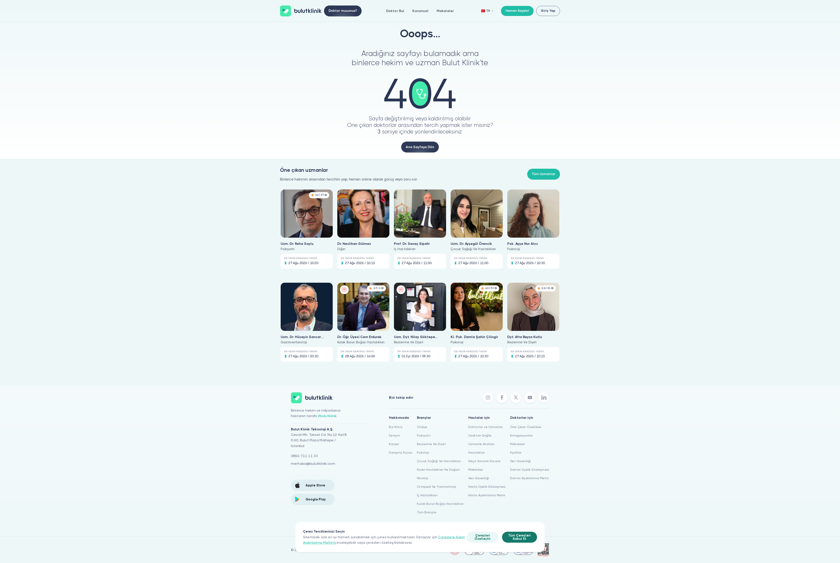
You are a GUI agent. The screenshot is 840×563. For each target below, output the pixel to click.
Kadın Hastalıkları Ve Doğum (438, 469)
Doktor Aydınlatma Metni (529, 478)
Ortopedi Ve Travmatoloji (436, 486)
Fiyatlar (516, 452)
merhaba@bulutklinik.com (313, 463)
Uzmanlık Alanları (481, 444)
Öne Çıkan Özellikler (526, 427)
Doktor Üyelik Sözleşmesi (529, 469)
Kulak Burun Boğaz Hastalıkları (440, 503)
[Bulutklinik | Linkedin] (544, 397)
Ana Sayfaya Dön (420, 147)
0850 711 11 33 (304, 456)
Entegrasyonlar (521, 435)
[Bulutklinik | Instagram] (488, 397)
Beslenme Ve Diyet (431, 444)
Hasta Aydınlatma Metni (486, 495)
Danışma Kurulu (400, 452)
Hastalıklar (476, 452)
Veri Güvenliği (478, 478)
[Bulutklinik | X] (516, 397)
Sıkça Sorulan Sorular (484, 461)
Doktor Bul (395, 11)
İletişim (394, 435)
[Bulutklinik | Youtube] (530, 397)
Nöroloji (422, 478)
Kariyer (394, 444)
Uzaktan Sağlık (480, 435)
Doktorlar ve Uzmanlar (485, 427)
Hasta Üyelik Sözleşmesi (487, 486)
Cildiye (422, 427)
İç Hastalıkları (427, 495)
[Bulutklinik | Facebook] (502, 397)
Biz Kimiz (395, 427)
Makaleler (445, 11)
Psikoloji (423, 452)
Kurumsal (420, 11)
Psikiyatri (423, 435)
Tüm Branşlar (427, 512)
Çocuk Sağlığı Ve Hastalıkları (439, 461)
